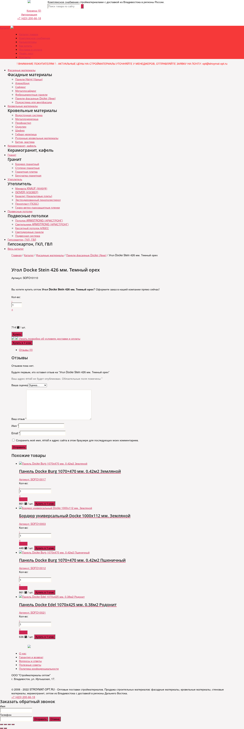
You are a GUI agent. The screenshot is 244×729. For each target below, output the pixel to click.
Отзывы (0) (26, 350)
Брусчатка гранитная (28, 175)
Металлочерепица (26, 119)
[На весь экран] (9, 724)
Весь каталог (16, 249)
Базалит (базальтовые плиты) (33, 196)
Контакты (24, 57)
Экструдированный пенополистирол (38, 200)
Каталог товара (28, 34)
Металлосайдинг (25, 91)
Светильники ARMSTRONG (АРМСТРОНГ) (42, 224)
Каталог (5, 28)
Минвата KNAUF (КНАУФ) (31, 188)
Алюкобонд (22, 83)
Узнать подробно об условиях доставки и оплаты (49, 338)
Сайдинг (20, 87)
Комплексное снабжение (34, 38)
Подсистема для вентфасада (33, 102)
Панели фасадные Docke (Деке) (35, 98)
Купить (17, 334)
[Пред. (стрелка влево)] (1, 728)
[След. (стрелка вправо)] (5, 728)
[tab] (126, 350)
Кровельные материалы (23, 106)
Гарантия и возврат (31, 657)
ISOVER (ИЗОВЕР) (26, 192)
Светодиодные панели (29, 232)
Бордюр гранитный (27, 164)
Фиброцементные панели (31, 94)
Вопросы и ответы (30, 661)
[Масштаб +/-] (12, 724)
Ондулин (20, 126)
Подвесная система (27, 236)
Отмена (55, 719)
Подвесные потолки (20, 211)
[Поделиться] (5, 724)
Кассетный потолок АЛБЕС (32, 228)
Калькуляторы (28, 42)
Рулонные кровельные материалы (36, 138)
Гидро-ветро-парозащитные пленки (37, 207)
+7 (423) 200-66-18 (29, 18)
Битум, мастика (25, 142)
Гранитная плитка (26, 171)
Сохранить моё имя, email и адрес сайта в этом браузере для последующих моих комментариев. (77, 440)
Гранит (12, 155)
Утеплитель (15, 179)
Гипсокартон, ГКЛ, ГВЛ (22, 239)
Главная (16, 255)
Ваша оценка (19, 385)
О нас (22, 653)
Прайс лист (26, 53)
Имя (14, 426)
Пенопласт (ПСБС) (27, 203)
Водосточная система (29, 115)
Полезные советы (30, 665)
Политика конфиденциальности (39, 668)
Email (15, 433)
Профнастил (23, 123)
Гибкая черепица (26, 134)
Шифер (20, 130)
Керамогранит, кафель (22, 145)
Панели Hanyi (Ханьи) (29, 79)
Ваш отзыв (18, 419)
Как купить (25, 46)
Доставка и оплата (30, 49)
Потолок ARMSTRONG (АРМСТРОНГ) (39, 220)
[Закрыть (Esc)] (1, 724)
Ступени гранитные (27, 168)
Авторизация (29, 14)
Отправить (41, 719)
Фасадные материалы (21, 70)
